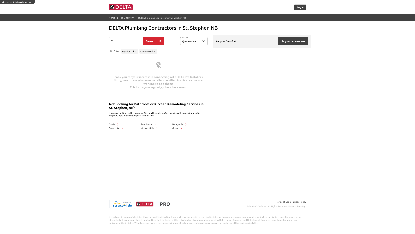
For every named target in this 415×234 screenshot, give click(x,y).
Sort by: (185, 37)
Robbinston (147, 124)
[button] (194, 41)
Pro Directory (127, 17)
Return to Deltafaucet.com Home (17, 2)
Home (112, 17)
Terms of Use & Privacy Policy (291, 201)
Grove (175, 128)
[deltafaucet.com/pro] (153, 204)
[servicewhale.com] (122, 204)
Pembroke (114, 128)
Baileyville (178, 124)
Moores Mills (147, 128)
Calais (112, 124)
